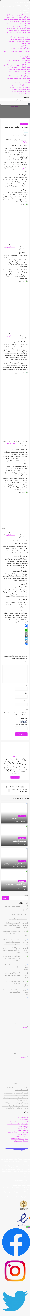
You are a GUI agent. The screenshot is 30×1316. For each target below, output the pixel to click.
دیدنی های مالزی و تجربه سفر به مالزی (19, 21)
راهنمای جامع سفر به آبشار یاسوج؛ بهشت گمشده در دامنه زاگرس (12, 925)
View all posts (15, 777)
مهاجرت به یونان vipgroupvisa (19, 1138)
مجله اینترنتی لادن (23, 1117)
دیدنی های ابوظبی (10, 247)
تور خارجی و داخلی (23, 1134)
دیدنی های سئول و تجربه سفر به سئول (19, 30)
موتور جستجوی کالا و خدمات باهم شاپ (17, 1123)
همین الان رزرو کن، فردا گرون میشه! (18, 1132)
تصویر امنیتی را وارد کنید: (22, 724)
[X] (15, 636)
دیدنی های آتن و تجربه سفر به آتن (21, 46)
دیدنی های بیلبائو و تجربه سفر (12, 906)
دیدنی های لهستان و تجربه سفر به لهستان (16, 885)
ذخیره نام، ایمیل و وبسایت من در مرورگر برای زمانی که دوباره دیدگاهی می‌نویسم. (15, 713)
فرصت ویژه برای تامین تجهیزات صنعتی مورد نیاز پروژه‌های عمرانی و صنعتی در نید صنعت (11, 942)
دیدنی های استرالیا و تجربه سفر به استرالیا (18, 28)
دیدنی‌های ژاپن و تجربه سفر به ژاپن (20, 39)
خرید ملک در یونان (23, 1130)
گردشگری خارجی (24, 123)
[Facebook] (15, 625)
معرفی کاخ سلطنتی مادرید (19, 914)
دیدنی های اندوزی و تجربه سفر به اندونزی (18, 17)
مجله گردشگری (24, 12)
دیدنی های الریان (10, 534)
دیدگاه (26, 661)
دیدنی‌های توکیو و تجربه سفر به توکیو (20, 37)
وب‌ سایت (25, 701)
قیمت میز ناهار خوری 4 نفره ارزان (18, 1121)
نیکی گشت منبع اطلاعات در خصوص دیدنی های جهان (16, 7)
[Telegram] (15, 638)
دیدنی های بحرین (23, 168)
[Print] (15, 633)
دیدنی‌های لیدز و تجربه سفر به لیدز (16, 818)
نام (26, 685)
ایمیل (26, 693)
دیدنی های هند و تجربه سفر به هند (21, 43)
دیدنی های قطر (10, 443)
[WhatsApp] (15, 630)
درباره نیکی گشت (24, 10)
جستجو (26, 895)
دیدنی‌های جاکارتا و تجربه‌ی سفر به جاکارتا (18, 15)
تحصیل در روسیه (23, 1126)
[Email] (15, 628)
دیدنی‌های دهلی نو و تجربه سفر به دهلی (19, 41)
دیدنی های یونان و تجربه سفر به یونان (20, 48)
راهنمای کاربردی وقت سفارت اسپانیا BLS (16, 1103)
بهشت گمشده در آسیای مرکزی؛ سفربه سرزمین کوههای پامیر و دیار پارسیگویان (11, 958)
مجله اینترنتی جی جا (22, 1119)
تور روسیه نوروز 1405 (22, 1136)
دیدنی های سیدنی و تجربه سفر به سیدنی (19, 26)
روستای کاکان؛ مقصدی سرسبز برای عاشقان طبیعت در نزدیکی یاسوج (11, 950)
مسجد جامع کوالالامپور (19, 841)
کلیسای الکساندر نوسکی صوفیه (18, 918)
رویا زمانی (22, 135)
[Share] (15, 644)
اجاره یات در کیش (23, 1128)
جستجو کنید (27, 97)
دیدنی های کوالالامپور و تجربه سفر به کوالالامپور (17, 19)
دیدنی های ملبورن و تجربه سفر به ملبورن (18, 23)
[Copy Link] (15, 641)
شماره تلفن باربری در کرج (21, 1141)
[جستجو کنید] (29, 104)
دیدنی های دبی (11, 336)
